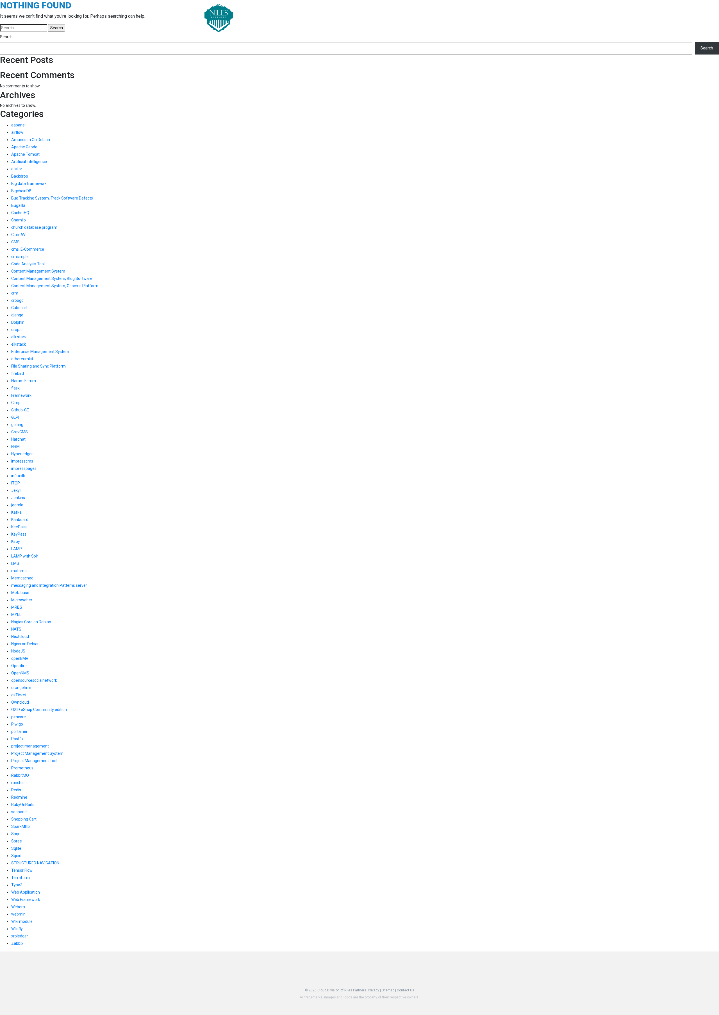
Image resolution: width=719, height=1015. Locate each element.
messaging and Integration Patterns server (49, 585)
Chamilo (18, 220)
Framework (21, 395)
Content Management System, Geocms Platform (54, 286)
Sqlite (16, 848)
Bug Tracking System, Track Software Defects (52, 198)
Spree (16, 841)
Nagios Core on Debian (31, 622)
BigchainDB (21, 191)
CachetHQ (20, 212)
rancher (18, 782)
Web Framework (25, 899)
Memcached (22, 578)
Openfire (19, 665)
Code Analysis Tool (28, 264)
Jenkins (18, 497)
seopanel (19, 812)
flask (15, 388)
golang (17, 424)
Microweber (21, 600)
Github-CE (20, 410)
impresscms (22, 461)
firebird (17, 373)
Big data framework (29, 183)
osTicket (18, 695)
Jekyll (16, 490)
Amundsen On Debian (30, 139)
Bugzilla (18, 205)
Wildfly (17, 928)
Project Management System (37, 753)
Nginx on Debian (25, 644)
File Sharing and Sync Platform (38, 366)
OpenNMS (20, 673)
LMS (15, 563)
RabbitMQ (20, 775)
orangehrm (21, 687)
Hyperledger (22, 454)
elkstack (18, 344)
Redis (16, 790)
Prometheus (22, 768)
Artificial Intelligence (29, 161)
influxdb (18, 475)
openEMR (19, 658)
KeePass (19, 527)
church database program (34, 227)
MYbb (16, 614)
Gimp (16, 402)
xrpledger (19, 936)
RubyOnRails (22, 804)
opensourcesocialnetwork (34, 680)
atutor (16, 169)
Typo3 (16, 885)
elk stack (19, 337)
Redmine (19, 797)
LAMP (16, 549)
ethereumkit (22, 359)
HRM (15, 446)
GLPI (15, 417)
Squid (16, 855)
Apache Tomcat (25, 154)
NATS (16, 629)
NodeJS (18, 651)
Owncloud (20, 702)
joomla (17, 505)
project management (30, 746)
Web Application (25, 892)
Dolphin (17, 322)
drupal (16, 329)
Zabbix (17, 943)
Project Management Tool (34, 760)
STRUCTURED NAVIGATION (35, 863)
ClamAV (18, 234)
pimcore (18, 717)
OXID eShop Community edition (39, 709)
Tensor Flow (22, 870)
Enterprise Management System (40, 351)
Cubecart (19, 307)
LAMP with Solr (24, 556)
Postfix (17, 739)
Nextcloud (20, 636)
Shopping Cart (24, 819)
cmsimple (20, 256)
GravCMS (19, 432)
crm (14, 293)
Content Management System (38, 271)
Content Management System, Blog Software (51, 278)
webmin (18, 914)
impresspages (24, 468)
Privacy (373, 990)
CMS (15, 242)
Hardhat (18, 439)
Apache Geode (24, 147)
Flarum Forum (23, 381)
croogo (17, 300)
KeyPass (18, 534)
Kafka (16, 512)
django (17, 315)
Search (6, 37)
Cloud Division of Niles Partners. (342, 990)
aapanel (18, 125)
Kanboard (19, 519)
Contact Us (405, 990)
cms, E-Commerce (27, 249)
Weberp (18, 907)
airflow (17, 132)
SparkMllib (20, 826)
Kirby (15, 541)
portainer (19, 731)
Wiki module (22, 921)
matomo (19, 570)
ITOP (15, 483)
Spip (15, 834)
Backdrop (19, 176)
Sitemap (388, 990)
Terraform (20, 877)
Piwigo (17, 724)
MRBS (16, 607)
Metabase (20, 592)
